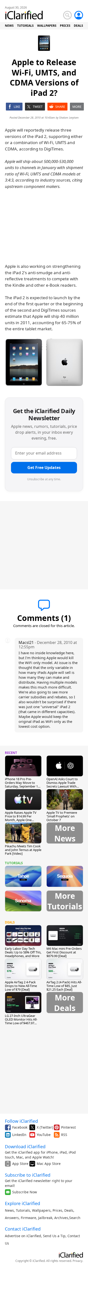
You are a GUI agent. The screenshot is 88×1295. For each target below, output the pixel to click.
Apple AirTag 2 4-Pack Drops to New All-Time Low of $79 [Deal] (21, 986)
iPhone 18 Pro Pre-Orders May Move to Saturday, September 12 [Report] (22, 784)
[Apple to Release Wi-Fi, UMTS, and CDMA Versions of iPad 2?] (44, 362)
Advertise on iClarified (23, 1235)
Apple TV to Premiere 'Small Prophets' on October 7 (61, 816)
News (9, 1210)
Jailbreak (45, 1217)
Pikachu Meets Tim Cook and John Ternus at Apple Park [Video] (23, 850)
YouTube (44, 1134)
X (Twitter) (45, 1127)
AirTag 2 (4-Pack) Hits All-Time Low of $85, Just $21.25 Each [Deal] (64, 986)
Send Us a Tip (54, 1235)
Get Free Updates (44, 467)
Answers (12, 1217)
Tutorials (23, 1210)
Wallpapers (41, 1210)
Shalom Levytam (69, 117)
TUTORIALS (25, 26)
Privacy (77, 1261)
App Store (20, 1163)
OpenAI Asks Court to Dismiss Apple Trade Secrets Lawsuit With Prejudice (62, 784)
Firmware (28, 1217)
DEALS (78, 26)
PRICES (65, 26)
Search (74, 1217)
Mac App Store (49, 1163)
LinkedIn (19, 1134)
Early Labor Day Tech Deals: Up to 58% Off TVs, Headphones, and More (23, 952)
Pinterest (68, 1127)
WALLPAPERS (46, 26)
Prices (57, 1210)
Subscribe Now (24, 1192)
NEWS (9, 26)
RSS (64, 1134)
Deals (68, 1210)
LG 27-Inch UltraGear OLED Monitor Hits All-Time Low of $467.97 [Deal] (21, 1021)
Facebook (19, 1127)
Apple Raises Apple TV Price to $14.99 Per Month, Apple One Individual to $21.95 (20, 818)
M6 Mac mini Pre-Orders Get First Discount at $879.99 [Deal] (64, 952)
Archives (61, 1217)
